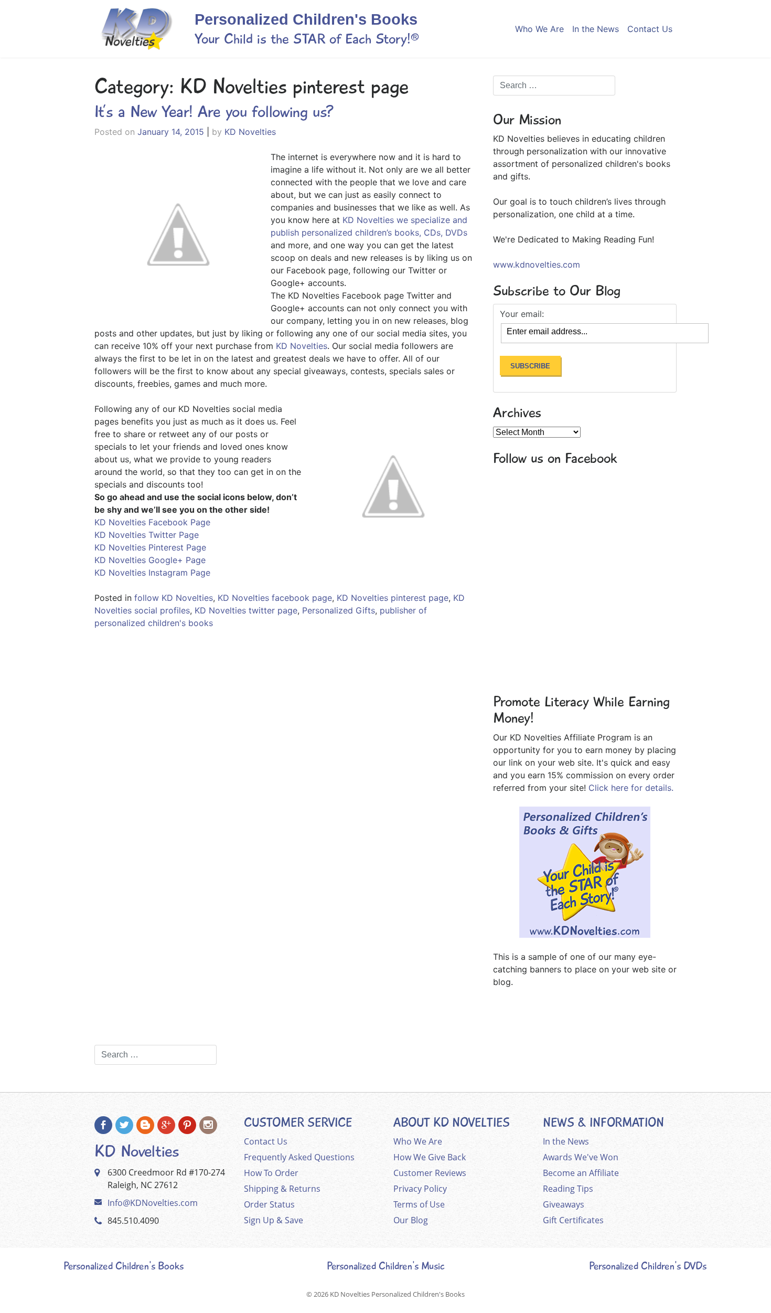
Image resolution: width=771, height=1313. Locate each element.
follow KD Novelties (173, 597)
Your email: (522, 314)
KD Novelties (250, 131)
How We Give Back (429, 1157)
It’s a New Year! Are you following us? (214, 111)
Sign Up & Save (273, 1220)
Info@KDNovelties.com (153, 1203)
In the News (595, 29)
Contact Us (649, 29)
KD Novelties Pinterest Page (150, 547)
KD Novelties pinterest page (392, 597)
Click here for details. (630, 787)
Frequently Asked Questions (299, 1157)
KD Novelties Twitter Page (146, 535)
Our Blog (410, 1220)
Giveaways (563, 1204)
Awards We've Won (580, 1157)
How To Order (271, 1173)
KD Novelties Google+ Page (150, 560)
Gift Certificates (573, 1220)
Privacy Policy (420, 1188)
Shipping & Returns (282, 1188)
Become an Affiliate (581, 1173)
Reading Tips (568, 1188)
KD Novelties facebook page (275, 597)
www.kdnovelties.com (536, 264)
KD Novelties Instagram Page (152, 572)
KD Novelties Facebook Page (152, 522)
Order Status (269, 1204)
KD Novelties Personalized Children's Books (397, 1294)
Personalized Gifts (338, 610)
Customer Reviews (429, 1173)
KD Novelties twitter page (246, 610)
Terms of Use (419, 1204)
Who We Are (539, 29)
